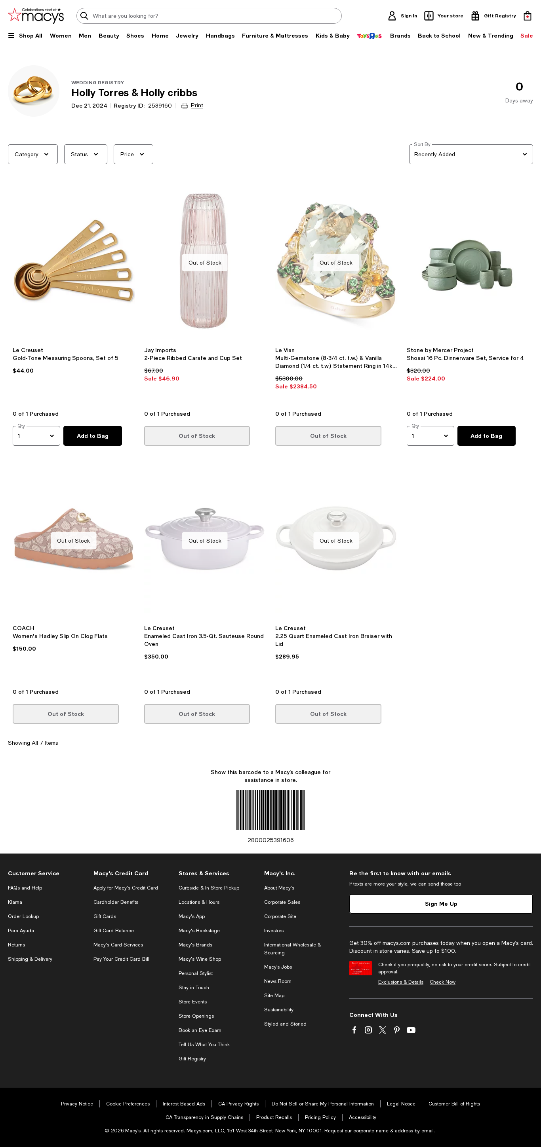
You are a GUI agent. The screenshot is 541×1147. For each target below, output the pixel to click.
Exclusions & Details (400, 982)
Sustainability (278, 1010)
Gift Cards (104, 916)
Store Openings (196, 1016)
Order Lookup (23, 916)
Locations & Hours (199, 902)
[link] (74, 375)
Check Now (442, 982)
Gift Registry (192, 1059)
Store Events (193, 1002)
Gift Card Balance (113, 930)
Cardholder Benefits (115, 902)
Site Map (274, 995)
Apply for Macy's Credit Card (125, 888)
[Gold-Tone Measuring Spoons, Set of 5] (74, 262)
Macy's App (192, 916)
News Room (277, 981)
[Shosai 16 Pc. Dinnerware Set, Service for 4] (468, 262)
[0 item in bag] (527, 16)
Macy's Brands (195, 945)
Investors (274, 930)
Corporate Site (280, 916)
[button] (74, 295)
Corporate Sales (282, 902)
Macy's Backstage (199, 930)
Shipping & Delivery (30, 959)
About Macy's (279, 888)
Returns (16, 945)
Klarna (15, 902)
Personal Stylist (196, 973)
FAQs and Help (25, 888)
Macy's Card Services (118, 945)
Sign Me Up (441, 903)
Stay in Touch (194, 987)
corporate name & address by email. (394, 1131)
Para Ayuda (21, 930)
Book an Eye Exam (200, 1030)
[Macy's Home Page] (36, 16)
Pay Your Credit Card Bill (121, 959)
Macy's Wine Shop (200, 959)
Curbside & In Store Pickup (209, 888)
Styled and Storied (285, 1024)
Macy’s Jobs (278, 967)
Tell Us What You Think (204, 1044)
